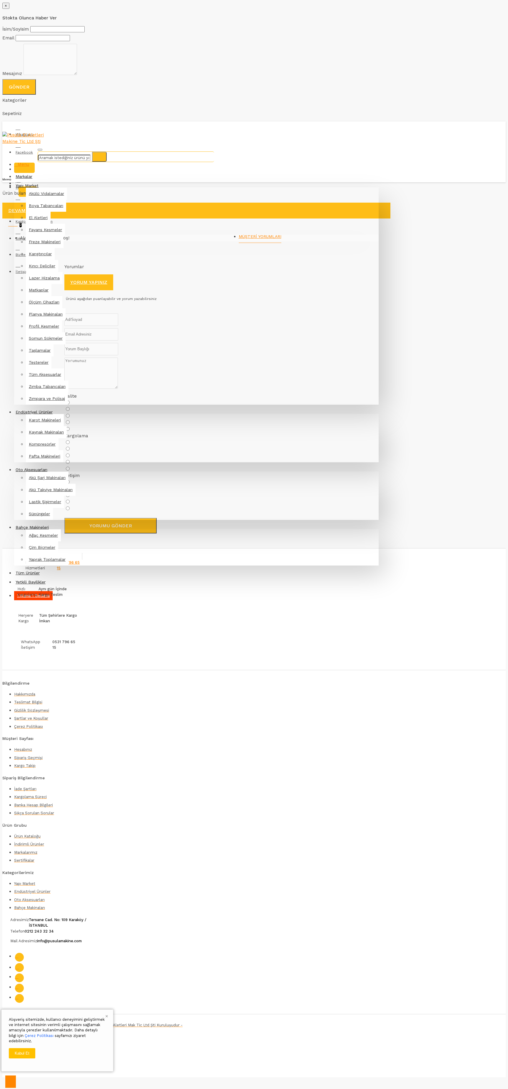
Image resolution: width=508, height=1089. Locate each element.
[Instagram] (19, 967)
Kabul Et (22, 1053)
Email (8, 38)
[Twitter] (19, 977)
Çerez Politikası (39, 1035)
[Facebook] (19, 957)
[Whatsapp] (19, 998)
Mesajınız (12, 73)
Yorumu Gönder (110, 525)
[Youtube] (19, 988)
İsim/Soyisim (15, 29)
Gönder (19, 87)
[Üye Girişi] (24, 168)
